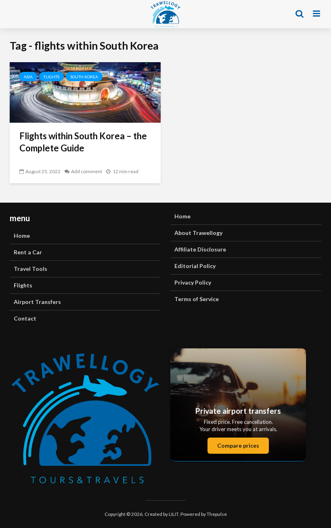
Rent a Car (28, 252)
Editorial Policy (195, 265)
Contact (25, 318)
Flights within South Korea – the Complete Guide (83, 141)
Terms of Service (196, 298)
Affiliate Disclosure (200, 249)
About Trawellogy (198, 232)
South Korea (84, 76)
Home (22, 235)
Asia (28, 76)
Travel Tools (30, 268)
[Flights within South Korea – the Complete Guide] (85, 91)
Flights (51, 76)
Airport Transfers (37, 301)
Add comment (86, 171)
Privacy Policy (192, 282)
